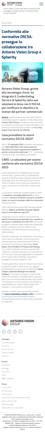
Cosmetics (6, 372)
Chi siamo (5, 346)
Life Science (6, 365)
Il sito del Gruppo (8, 343)
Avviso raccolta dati (9, 401)
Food (4, 375)
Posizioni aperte (8, 353)
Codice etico (6, 388)
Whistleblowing (7, 404)
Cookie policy (7, 394)
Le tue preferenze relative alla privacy (16, 398)
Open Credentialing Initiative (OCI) (19, 294)
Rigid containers (8, 378)
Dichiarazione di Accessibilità (12, 408)
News (11, 9)
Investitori (5, 356)
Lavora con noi (7, 349)
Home (5, 9)
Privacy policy (7, 391)
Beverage (5, 368)
